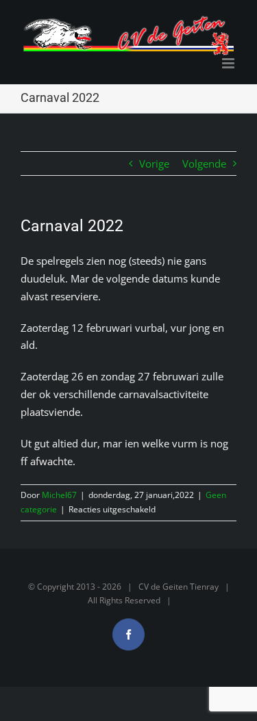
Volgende (204, 163)
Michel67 (59, 495)
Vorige (154, 163)
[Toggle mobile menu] (229, 63)
